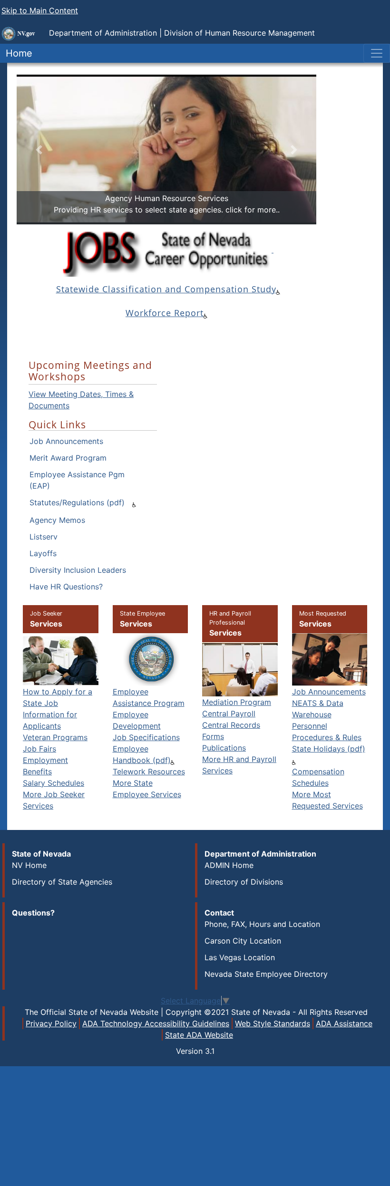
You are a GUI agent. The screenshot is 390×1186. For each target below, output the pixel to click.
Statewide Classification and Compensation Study (166, 289)
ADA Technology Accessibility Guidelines (155, 1023)
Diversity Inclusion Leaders (77, 570)
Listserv (43, 536)
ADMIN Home (229, 865)
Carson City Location (243, 940)
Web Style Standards (272, 1023)
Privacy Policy (51, 1023)
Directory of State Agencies (62, 882)
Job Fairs (39, 748)
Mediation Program (236, 702)
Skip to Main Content (39, 10)
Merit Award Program (68, 458)
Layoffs (43, 553)
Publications (224, 747)
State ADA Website (199, 1035)
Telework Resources (149, 771)
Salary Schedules (53, 783)
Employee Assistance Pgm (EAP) (77, 480)
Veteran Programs (55, 737)
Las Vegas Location (240, 957)
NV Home (29, 865)
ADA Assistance (344, 1023)
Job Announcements (66, 441)
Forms (213, 736)
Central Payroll (228, 713)
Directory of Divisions (244, 882)
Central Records (231, 725)
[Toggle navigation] (376, 53)
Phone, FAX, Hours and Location (262, 924)
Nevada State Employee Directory (266, 974)
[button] (39, 149)
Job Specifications (146, 737)
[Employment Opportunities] (165, 250)
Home (16, 53)
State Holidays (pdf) (328, 748)
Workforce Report (165, 312)
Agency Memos (57, 520)
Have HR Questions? (66, 586)
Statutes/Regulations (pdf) (77, 502)
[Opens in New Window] (272, 249)
